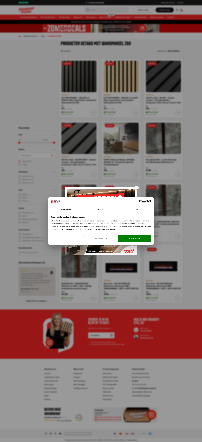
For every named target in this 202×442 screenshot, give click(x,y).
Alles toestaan (134, 238)
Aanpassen (99, 238)
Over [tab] (136, 209)
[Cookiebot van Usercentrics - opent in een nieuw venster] (141, 202)
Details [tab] (101, 209)
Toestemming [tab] (65, 209)
